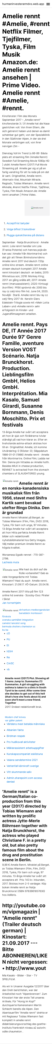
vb (8, 669)
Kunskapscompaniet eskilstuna (25, 753)
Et (8, 645)
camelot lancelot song (14, 623)
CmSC (10, 663)
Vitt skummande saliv (19, 771)
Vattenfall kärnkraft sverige (23, 765)
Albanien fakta (15, 729)
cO (8, 633)
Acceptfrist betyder (18, 223)
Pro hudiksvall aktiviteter (21, 741)
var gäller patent (13, 720)
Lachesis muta (10, 562)
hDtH (10, 651)
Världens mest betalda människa (26, 724)
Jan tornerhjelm (11, 602)
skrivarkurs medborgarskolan (34, 609)
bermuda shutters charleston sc (18, 626)
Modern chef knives (15, 717)
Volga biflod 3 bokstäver (21, 229)
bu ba (5, 629)
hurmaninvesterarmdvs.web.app (23, 4)
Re (8, 657)
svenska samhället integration (17, 619)
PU (8, 639)
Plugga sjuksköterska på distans (25, 235)
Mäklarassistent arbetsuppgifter (25, 747)
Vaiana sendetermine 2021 (22, 759)
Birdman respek (16, 735)
